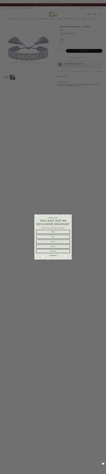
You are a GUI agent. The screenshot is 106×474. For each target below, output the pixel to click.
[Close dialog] (70, 216)
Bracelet (53, 241)
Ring (53, 236)
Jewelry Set (53, 251)
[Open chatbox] (103, 463)
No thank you (53, 255)
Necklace (53, 246)
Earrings (53, 231)
